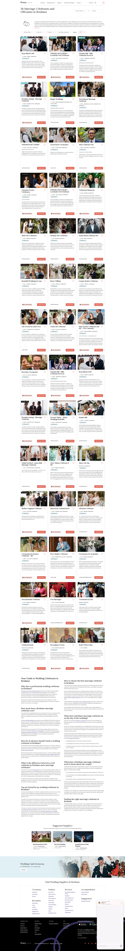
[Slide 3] (34, 49)
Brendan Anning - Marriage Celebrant (32, 100)
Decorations (35, 894)
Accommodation (85, 892)
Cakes (33, 905)
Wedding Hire (35, 911)
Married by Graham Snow (60, 508)
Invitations (67, 895)
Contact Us (65, 927)
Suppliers (37, 921)
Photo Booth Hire (69, 899)
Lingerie (50, 908)
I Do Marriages (55, 599)
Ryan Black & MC (28, 54)
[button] (43, 2)
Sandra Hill (83, 418)
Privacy (56, 943)
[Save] (44, 54)
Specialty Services (69, 906)
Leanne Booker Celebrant (88, 281)
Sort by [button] (63, 32)
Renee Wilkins (55, 281)
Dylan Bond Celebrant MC (88, 236)
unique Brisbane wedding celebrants (72, 697)
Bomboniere (35, 903)
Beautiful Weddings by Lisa (32, 281)
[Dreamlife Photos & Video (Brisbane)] (83, 836)
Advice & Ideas (66, 923)
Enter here (24, 869)
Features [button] (50, 32)
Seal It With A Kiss (85, 645)
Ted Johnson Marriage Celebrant (87, 100)
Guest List (22, 925)
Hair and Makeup (52, 904)
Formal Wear (51, 902)
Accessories (51, 892)
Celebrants (34, 892)
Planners (67, 904)
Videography (68, 912)
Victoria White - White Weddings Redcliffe (58, 418)
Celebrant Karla (27, 645)
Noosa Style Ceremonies (59, 145)
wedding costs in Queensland (37, 730)
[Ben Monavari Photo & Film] (41, 836)
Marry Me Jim (84, 463)
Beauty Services (52, 894)
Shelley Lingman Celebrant (32, 508)
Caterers (34, 907)
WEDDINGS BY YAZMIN (30, 145)
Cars (36, 932)
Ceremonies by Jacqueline (88, 554)
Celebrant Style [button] (27, 32)
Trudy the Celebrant (57, 327)
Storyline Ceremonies (30, 372)
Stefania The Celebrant (58, 236)
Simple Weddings (56, 99)
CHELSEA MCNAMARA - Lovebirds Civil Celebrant (59, 54)
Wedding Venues (36, 913)
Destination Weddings (53, 923)
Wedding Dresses (52, 912)
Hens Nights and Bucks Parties (70, 892)
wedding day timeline (73, 738)
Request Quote (41, 77)
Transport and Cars (69, 910)
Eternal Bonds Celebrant (31, 599)
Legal (61, 943)
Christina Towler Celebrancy (28, 191)
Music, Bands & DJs (69, 897)
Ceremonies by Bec (86, 599)
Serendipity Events (57, 645)
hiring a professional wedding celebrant (31, 691)
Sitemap (52, 943)
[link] (85, 943)
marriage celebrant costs (30, 720)
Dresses (36, 925)
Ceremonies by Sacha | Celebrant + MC (30, 555)
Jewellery (50, 906)
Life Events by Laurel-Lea (31, 327)
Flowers (34, 896)
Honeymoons (84, 894)
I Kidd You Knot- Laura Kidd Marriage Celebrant (32, 464)
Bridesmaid (51, 896)
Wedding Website (24, 932)
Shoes (49, 910)
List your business (82, 937)
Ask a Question (66, 925)
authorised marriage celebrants (30, 809)
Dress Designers (52, 898)
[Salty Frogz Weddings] (62, 836)
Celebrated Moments (86, 190)
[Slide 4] (92, 49)
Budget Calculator (24, 929)
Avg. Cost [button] (39, 32)
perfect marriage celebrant (27, 750)
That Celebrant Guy (86, 145)
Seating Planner (23, 927)
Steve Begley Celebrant (59, 554)
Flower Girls (51, 900)
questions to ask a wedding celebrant (50, 754)
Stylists (66, 908)
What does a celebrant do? (81, 720)
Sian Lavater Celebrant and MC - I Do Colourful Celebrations (89, 328)
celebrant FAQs (36, 769)
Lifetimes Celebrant (86, 508)
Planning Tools (24, 921)
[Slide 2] (62, 49)
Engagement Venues (85, 901)
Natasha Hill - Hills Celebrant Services (86, 54)
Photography (68, 902)
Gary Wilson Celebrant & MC (59, 464)
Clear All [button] (75, 32)
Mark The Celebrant (29, 236)
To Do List (22, 923)
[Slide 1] (32, 49)
